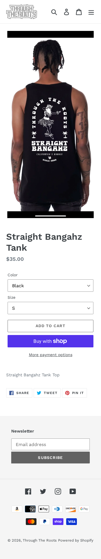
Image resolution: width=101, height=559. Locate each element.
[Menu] (91, 11)
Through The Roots (40, 540)
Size (11, 297)
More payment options (50, 354)
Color (13, 275)
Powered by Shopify (75, 540)
